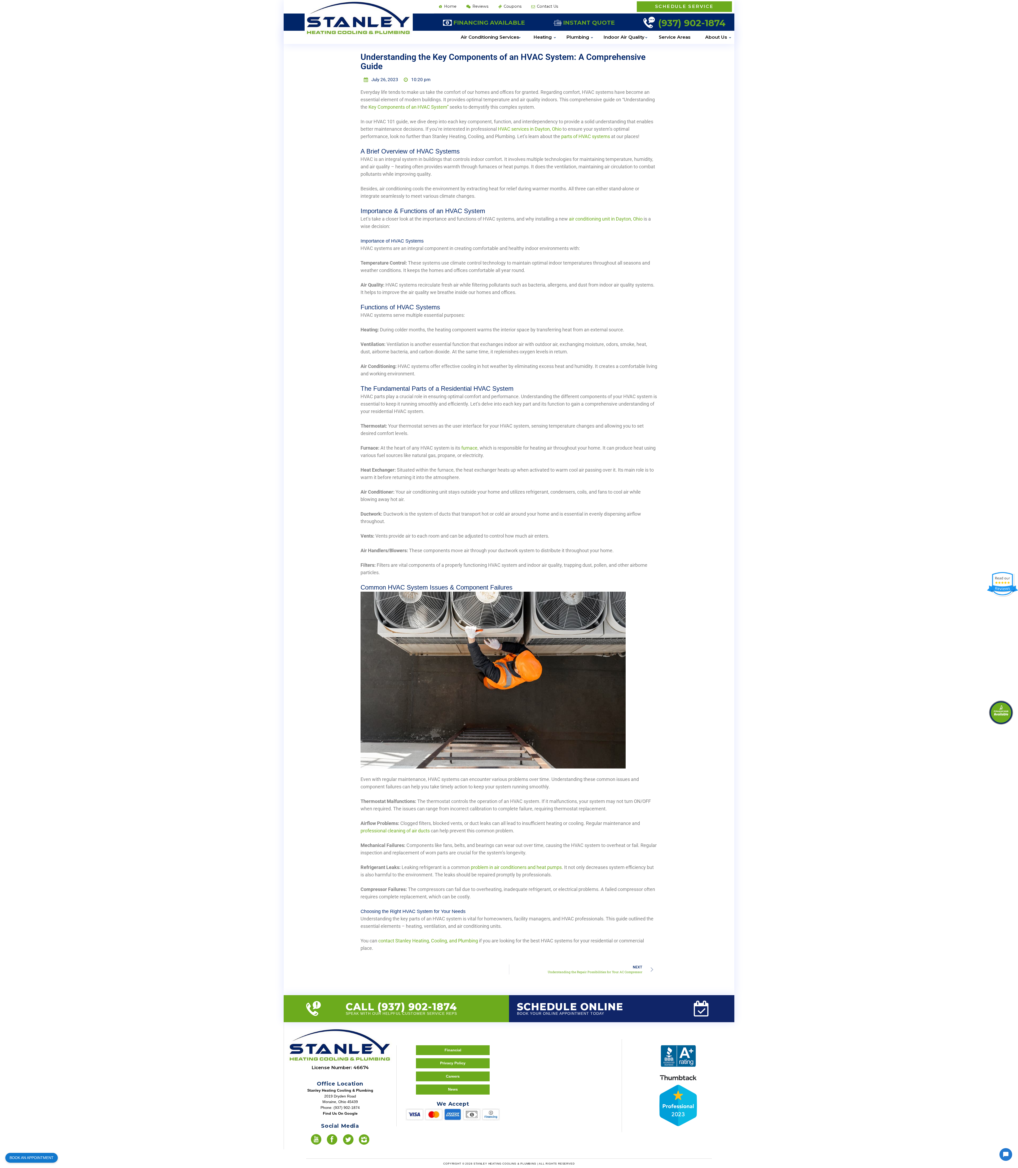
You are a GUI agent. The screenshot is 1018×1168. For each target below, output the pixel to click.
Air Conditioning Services (490, 37)
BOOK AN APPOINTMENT (32, 1158)
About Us (716, 37)
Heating (542, 37)
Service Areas (675, 37)
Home (450, 6)
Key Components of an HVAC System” (408, 107)
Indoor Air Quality (623, 37)
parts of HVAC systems (585, 136)
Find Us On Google (340, 1113)
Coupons (512, 6)
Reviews (479, 6)
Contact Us (547, 6)
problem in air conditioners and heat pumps (516, 867)
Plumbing (577, 37)
